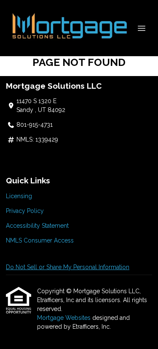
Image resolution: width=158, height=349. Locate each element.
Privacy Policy (25, 210)
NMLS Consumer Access (40, 240)
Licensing (19, 196)
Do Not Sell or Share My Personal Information (67, 267)
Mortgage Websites (64, 317)
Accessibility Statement (37, 225)
